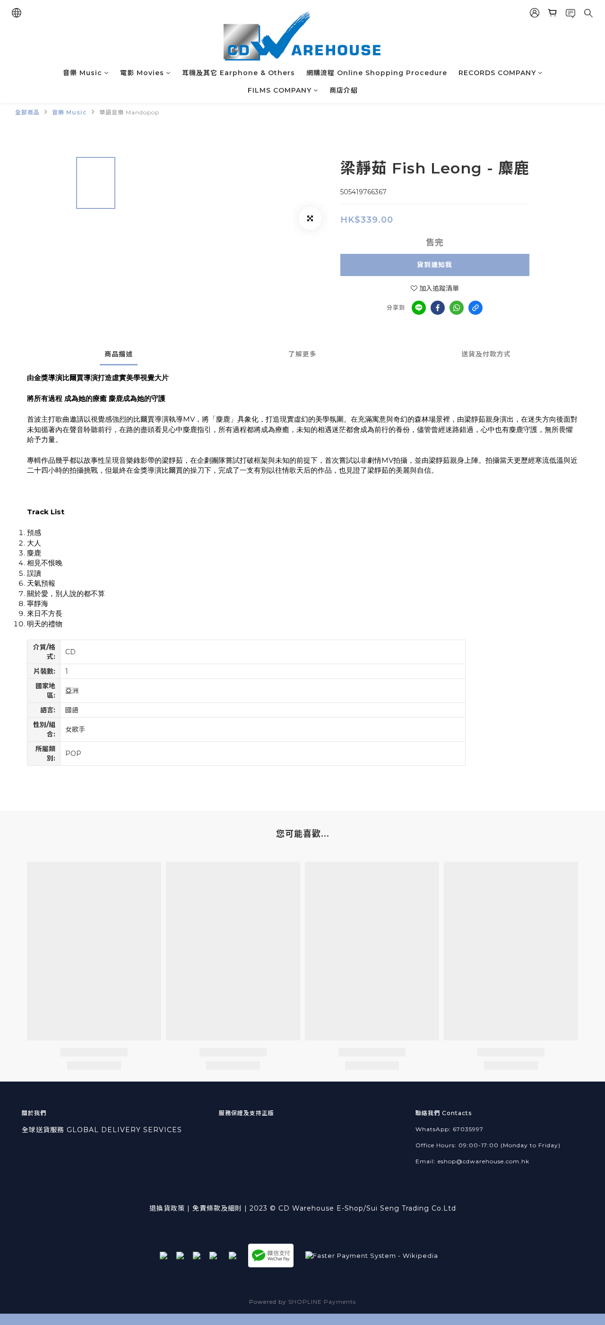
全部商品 (27, 112)
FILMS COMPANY (279, 90)
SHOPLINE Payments (322, 1301)
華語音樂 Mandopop (129, 112)
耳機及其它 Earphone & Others (238, 73)
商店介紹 (343, 90)
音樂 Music (82, 73)
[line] (419, 308)
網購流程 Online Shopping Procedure (376, 73)
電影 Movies (142, 73)
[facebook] (438, 308)
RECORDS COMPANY (497, 73)
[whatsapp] (456, 308)
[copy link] (475, 308)
